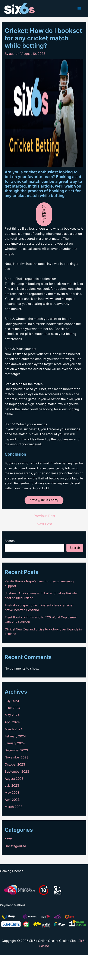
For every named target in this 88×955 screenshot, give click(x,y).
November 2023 (16, 757)
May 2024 (12, 715)
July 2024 (12, 701)
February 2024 (15, 736)
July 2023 (12, 785)
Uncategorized (15, 846)
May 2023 (12, 793)
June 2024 (12, 708)
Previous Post (44, 516)
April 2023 (12, 800)
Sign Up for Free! (44, 214)
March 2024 (13, 729)
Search (10, 541)
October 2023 (15, 764)
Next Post (44, 524)
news (9, 839)
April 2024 (12, 722)
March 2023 (13, 807)
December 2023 (16, 750)
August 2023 (14, 779)
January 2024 (15, 743)
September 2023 (17, 771)
